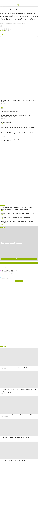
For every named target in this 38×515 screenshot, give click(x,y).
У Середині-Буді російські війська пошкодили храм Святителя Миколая (18, 127)
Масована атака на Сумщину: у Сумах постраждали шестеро (17, 213)
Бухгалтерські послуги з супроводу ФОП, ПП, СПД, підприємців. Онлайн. (18, 367)
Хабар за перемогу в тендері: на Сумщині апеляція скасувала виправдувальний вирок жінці (15, 116)
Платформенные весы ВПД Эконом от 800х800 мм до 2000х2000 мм (17, 415)
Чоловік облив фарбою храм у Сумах (9, 111)
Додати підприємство (19, 281)
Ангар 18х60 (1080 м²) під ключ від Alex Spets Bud (13, 460)
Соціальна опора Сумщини (11, 243)
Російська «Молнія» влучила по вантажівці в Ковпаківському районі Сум (17, 222)
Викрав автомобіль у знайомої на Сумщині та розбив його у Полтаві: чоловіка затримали (17, 121)
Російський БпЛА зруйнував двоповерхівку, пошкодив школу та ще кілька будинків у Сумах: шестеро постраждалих (18, 208)
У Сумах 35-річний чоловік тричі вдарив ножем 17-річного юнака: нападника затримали (16, 139)
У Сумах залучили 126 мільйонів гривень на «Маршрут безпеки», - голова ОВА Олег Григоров (18, 101)
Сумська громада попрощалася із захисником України (15, 217)
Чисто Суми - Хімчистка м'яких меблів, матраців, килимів (15, 437)
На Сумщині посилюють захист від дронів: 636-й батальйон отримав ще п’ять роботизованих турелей (18, 133)
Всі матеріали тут (19, 258)
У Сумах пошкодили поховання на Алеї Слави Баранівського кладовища (18, 106)
